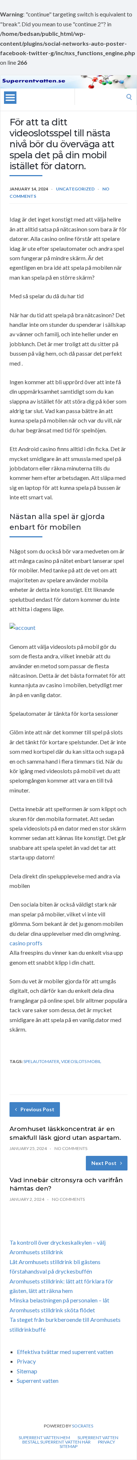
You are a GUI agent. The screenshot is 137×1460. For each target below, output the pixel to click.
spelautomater (41, 1061)
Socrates (82, 1426)
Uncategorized (75, 189)
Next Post (104, 1163)
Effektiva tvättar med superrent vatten (65, 1351)
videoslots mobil (81, 1061)
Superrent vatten (37, 1380)
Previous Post (37, 1109)
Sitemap (27, 1371)
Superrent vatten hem (44, 1438)
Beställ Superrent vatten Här (56, 1442)
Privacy (26, 1361)
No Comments (70, 1148)
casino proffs (25, 942)
